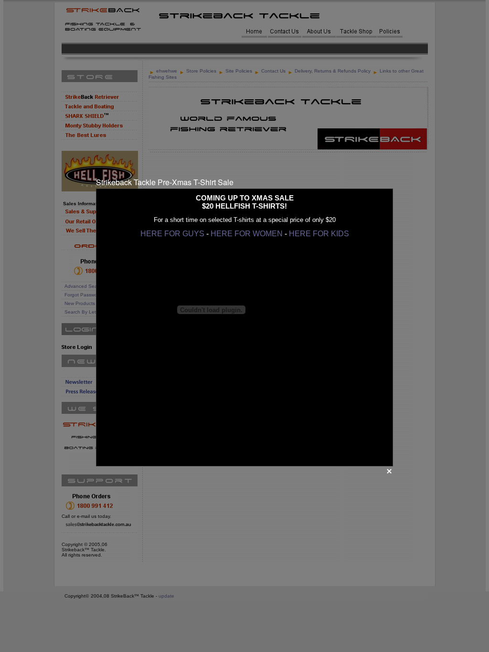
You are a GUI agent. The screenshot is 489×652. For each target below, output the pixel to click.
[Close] (389, 471)
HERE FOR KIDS (319, 234)
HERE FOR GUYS (172, 234)
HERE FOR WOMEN (247, 234)
